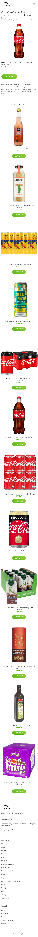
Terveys (4, 895)
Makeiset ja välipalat (7, 864)
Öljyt (2, 878)
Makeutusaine (5, 867)
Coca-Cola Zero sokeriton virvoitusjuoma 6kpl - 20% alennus (19, 379)
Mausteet (4, 874)
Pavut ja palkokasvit (7, 888)
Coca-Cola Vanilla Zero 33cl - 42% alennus (19, 551)
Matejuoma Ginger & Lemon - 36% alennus (19, 321)
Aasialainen (5, 840)
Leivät (3, 857)
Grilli (2, 844)
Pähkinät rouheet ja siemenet (10, 881)
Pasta (3, 884)
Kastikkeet (4, 850)
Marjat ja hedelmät (7, 871)
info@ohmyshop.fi (7, 830)
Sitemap (4, 924)
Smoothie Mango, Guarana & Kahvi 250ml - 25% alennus (19, 667)
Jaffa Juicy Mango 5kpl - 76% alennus (19, 265)
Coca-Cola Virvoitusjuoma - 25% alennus (19, 437)
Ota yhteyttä (5, 913)
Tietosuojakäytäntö (7, 920)
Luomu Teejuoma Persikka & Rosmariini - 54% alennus (19, 207)
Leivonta (4, 861)
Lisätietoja (9, 76)
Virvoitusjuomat (28, 62)
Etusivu (3, 18)
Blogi (3, 910)
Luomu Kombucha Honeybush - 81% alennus (19, 149)
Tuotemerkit (13, 62)
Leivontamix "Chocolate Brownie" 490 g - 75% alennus (19, 783)
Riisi (2, 891)
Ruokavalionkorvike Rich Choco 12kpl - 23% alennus (19, 609)
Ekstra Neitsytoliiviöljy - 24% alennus (19, 725)
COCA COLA (5, 64)
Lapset (3, 854)
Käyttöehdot (5, 917)
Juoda (20, 62)
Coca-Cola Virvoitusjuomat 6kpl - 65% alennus (19, 494)
